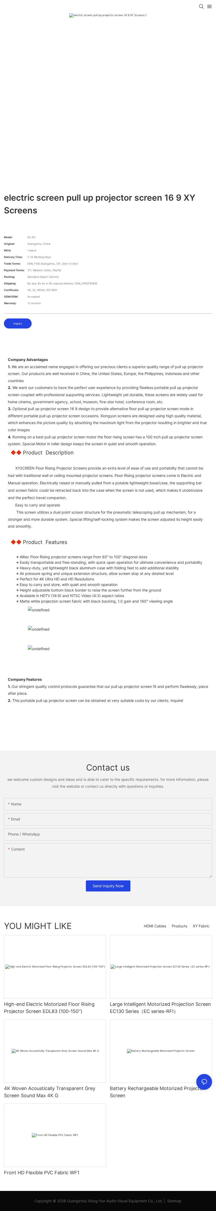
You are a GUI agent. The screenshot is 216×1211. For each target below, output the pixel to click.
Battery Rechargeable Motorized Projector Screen (157, 1092)
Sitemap (173, 1201)
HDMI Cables (155, 926)
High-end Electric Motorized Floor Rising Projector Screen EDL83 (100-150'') (49, 1007)
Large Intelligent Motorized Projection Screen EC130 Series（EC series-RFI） (160, 1007)
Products (179, 926)
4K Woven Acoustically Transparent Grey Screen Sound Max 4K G (49, 1092)
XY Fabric (201, 926)
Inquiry (17, 323)
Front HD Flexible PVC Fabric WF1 (41, 1172)
